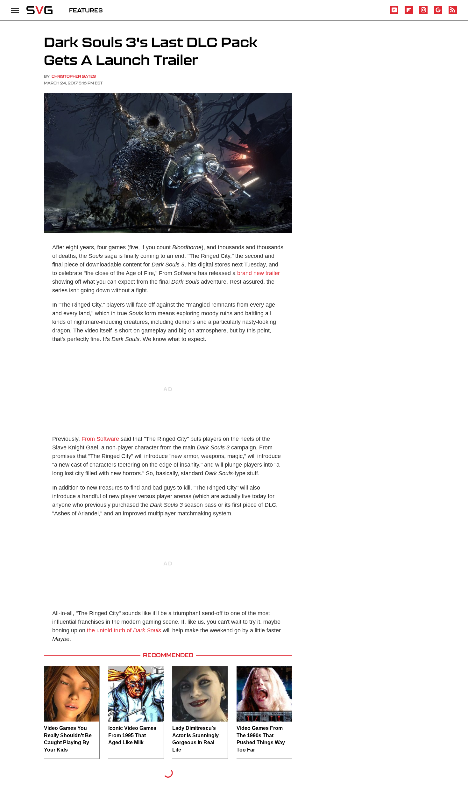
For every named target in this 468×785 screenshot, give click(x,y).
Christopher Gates (74, 76)
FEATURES (86, 10)
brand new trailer (258, 273)
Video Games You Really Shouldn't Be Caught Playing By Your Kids (68, 738)
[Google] (438, 13)
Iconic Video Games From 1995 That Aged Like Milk (132, 735)
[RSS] (453, 13)
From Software (100, 439)
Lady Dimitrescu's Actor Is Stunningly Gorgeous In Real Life (195, 738)
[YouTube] (394, 13)
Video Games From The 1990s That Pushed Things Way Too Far (261, 738)
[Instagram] (423, 13)
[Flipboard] (409, 13)
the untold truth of (124, 630)
